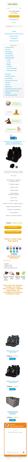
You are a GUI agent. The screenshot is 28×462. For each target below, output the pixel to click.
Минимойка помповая (10, 76)
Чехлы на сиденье (15, 142)
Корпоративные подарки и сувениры (13, 88)
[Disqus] (13, 314)
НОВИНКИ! (7, 92)
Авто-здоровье (8, 51)
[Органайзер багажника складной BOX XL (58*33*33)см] (12, 402)
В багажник (9, 66)
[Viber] (20, 248)
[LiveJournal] (17, 248)
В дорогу (9, 59)
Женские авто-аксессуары (11, 80)
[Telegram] (17, 251)
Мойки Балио (8, 86)
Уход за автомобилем (12, 68)
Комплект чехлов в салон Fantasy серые (12, 351)
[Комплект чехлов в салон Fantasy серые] (12, 341)
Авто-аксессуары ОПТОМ (11, 95)
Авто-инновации (9, 78)
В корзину (13, 227)
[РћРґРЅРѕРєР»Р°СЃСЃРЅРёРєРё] (10, 248)
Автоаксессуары (8, 141)
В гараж (8, 62)
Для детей (7, 82)
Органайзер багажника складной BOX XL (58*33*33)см (12, 412)
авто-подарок (14, 5)
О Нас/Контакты (14, 38)
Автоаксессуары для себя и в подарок (14, 33)
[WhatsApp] (10, 251)
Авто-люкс (7, 84)
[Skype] (14, 251)
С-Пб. (16, 12)
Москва (12, 12)
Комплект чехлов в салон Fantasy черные (12, 382)
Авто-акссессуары (17, 141)
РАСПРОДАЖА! (9, 53)
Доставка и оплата (14, 36)
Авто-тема (7, 49)
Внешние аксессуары (12, 70)
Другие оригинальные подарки (12, 90)
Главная (14, 31)
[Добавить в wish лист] (14, 254)
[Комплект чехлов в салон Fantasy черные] (12, 372)
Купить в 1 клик (13, 232)
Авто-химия (8, 74)
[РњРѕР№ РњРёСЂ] (13, 248)
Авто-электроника (9, 55)
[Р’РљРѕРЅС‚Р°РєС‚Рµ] (7, 248)
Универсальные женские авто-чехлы (14, 143)
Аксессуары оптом (14, 40)
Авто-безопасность (9, 47)
